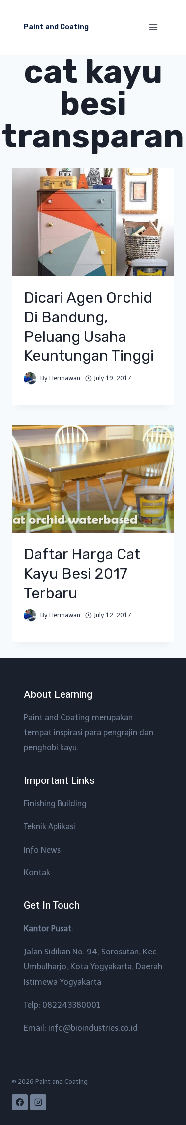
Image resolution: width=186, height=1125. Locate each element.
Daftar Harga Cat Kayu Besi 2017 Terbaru (82, 573)
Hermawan (64, 378)
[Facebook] (20, 1102)
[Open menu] (153, 27)
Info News (42, 850)
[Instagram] (38, 1102)
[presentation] (93, 222)
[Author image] (30, 378)
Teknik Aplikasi (49, 826)
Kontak (37, 872)
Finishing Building (55, 803)
